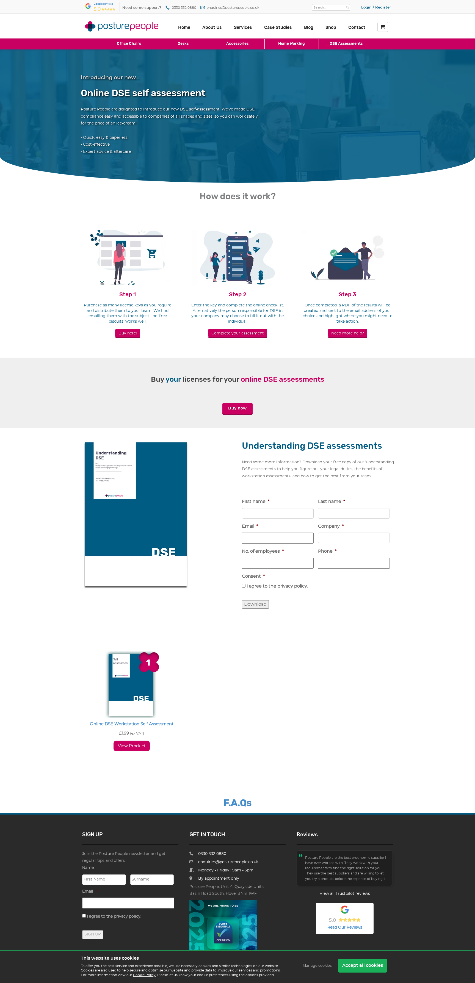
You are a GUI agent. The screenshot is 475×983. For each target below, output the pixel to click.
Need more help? (347, 333)
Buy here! (127, 333)
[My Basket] (382, 27)
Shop (330, 27)
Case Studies (278, 27)
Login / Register (376, 7)
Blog (308, 27)
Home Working (291, 43)
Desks (183, 43)
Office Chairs (129, 43)
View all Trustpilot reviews (345, 894)
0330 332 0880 (184, 7)
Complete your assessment (237, 333)
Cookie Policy (144, 975)
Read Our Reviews (344, 927)
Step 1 (127, 294)
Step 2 (237, 294)
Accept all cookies (362, 965)
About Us (212, 27)
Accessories (237, 43)
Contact (356, 27)
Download (255, 604)
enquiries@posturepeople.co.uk (233, 7)
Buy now (237, 408)
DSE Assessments (346, 43)
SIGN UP (92, 934)
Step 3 (347, 294)
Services (243, 27)
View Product (131, 746)
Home (184, 27)
